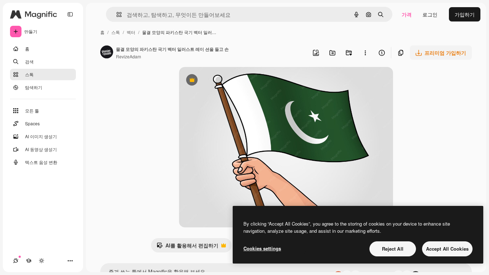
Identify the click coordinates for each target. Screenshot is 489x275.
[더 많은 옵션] (365, 52)
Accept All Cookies (447, 248)
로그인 (429, 14)
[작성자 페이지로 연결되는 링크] (106, 52)
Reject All (392, 248)
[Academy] (28, 260)
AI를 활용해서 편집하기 (187, 247)
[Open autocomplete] (116, 14)
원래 (220, 81)
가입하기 (465, 14)
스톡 (115, 32)
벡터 (131, 32)
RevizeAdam (128, 56)
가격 (407, 14)
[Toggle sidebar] (70, 14)
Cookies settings (262, 248)
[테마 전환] (41, 260)
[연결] (15, 260)
